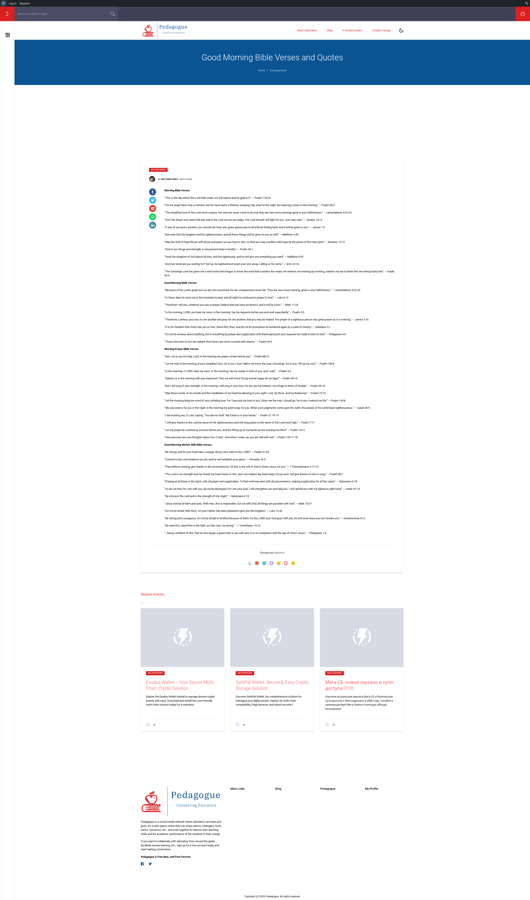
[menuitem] (3, 3)
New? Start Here (307, 30)
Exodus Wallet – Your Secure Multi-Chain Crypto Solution (180, 685)
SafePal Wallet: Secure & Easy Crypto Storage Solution (272, 685)
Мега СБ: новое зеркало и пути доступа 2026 (359, 685)
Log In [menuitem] (13, 3)
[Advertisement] (272, 116)
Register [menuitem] (25, 3)
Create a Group (381, 30)
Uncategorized (158, 170)
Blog (329, 30)
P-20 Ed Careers (352, 30)
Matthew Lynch (169, 179)
